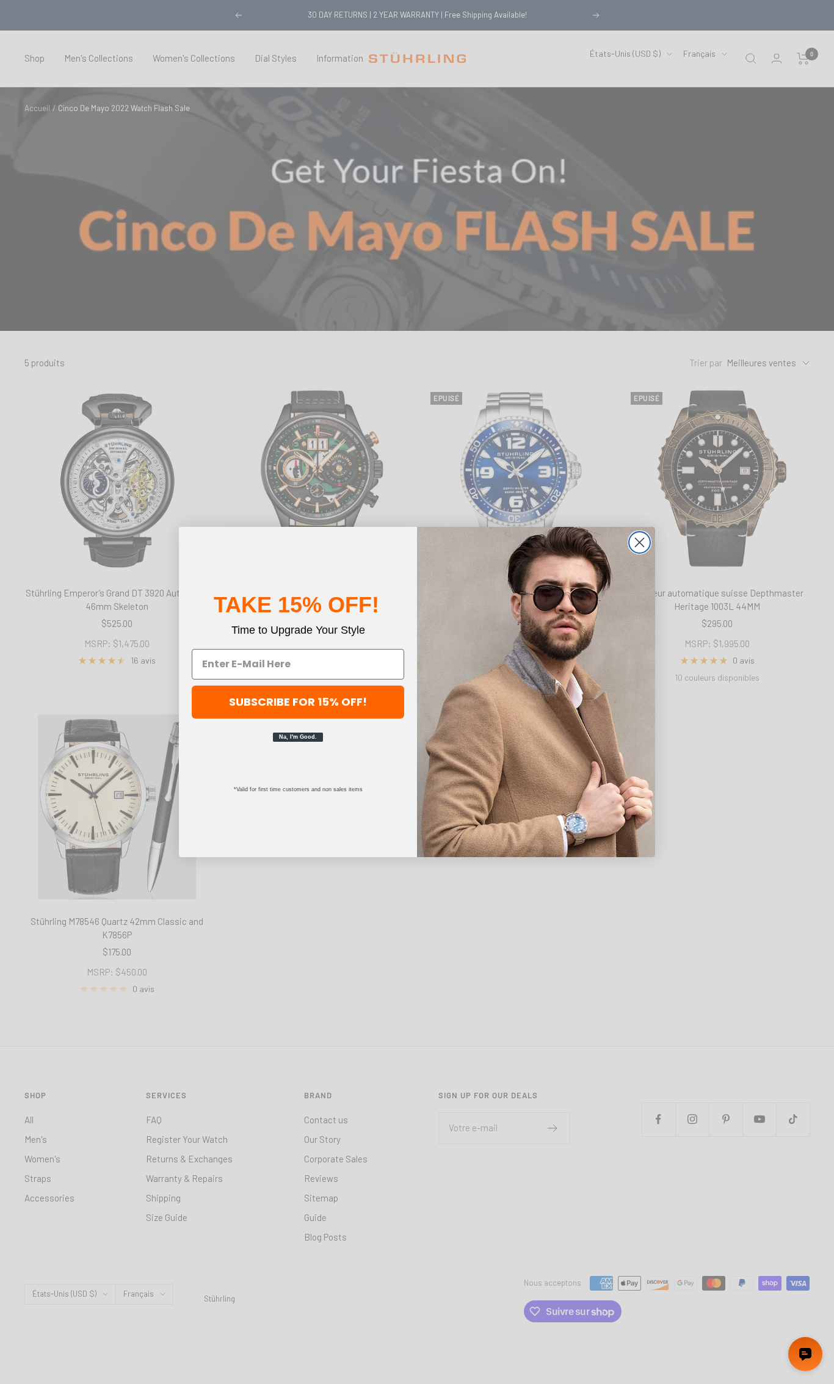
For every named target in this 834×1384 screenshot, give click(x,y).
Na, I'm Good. (298, 737)
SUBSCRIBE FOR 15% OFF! (298, 701)
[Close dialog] (639, 542)
